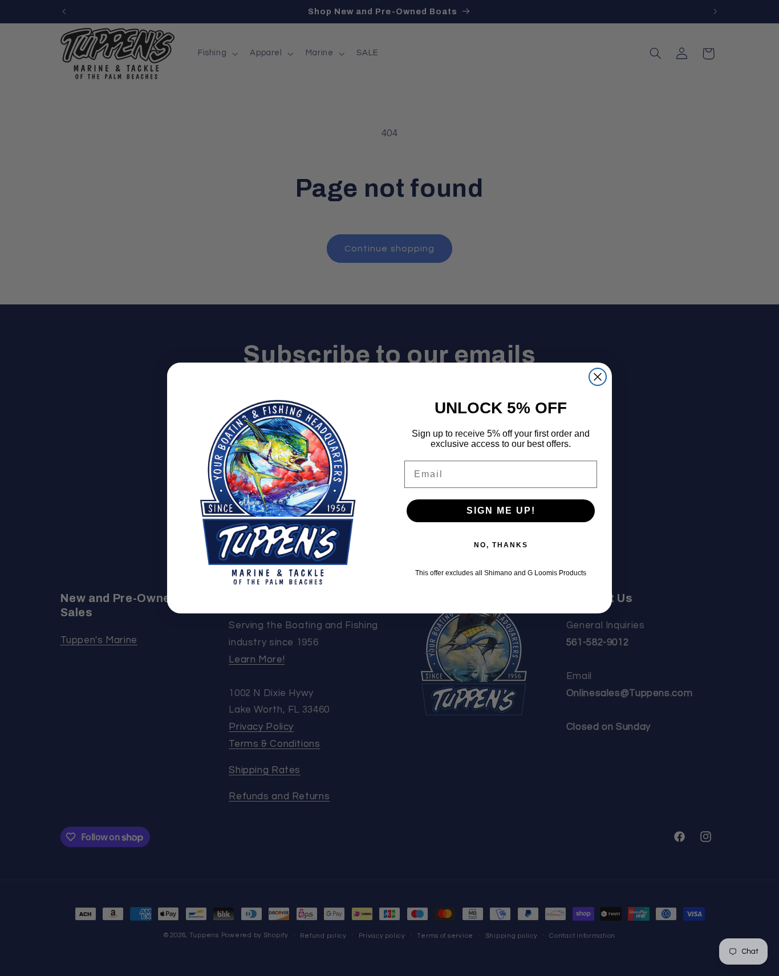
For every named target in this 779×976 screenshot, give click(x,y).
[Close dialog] (597, 376)
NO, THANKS (501, 545)
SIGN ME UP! (500, 510)
